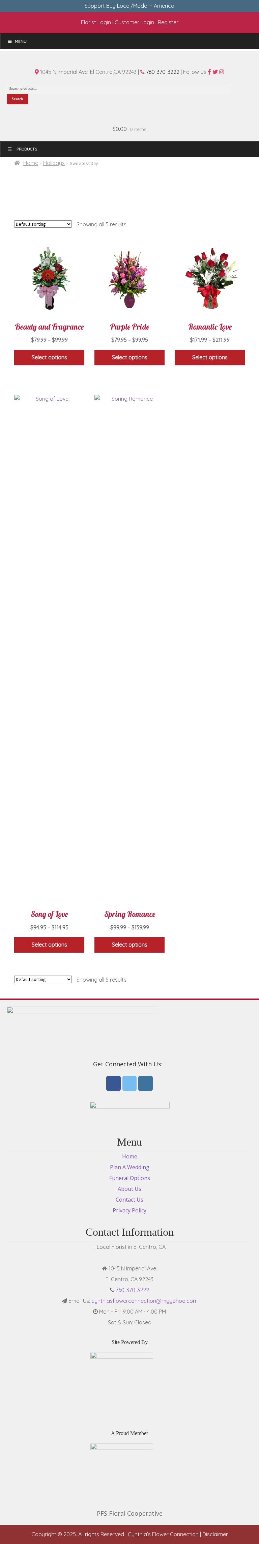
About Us (129, 1188)
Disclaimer (215, 1534)
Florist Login (96, 22)
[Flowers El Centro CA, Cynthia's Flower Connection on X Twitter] (129, 1083)
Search (17, 98)
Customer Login (134, 22)
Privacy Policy (129, 1210)
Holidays (54, 163)
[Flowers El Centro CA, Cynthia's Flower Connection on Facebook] (113, 1083)
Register (168, 22)
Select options (49, 357)
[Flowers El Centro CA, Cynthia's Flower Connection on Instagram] (145, 1083)
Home (30, 163)
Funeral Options (129, 1178)
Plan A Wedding (129, 1167)
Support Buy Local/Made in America (129, 5)
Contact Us (129, 1199)
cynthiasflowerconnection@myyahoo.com (144, 1300)
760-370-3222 (162, 71)
